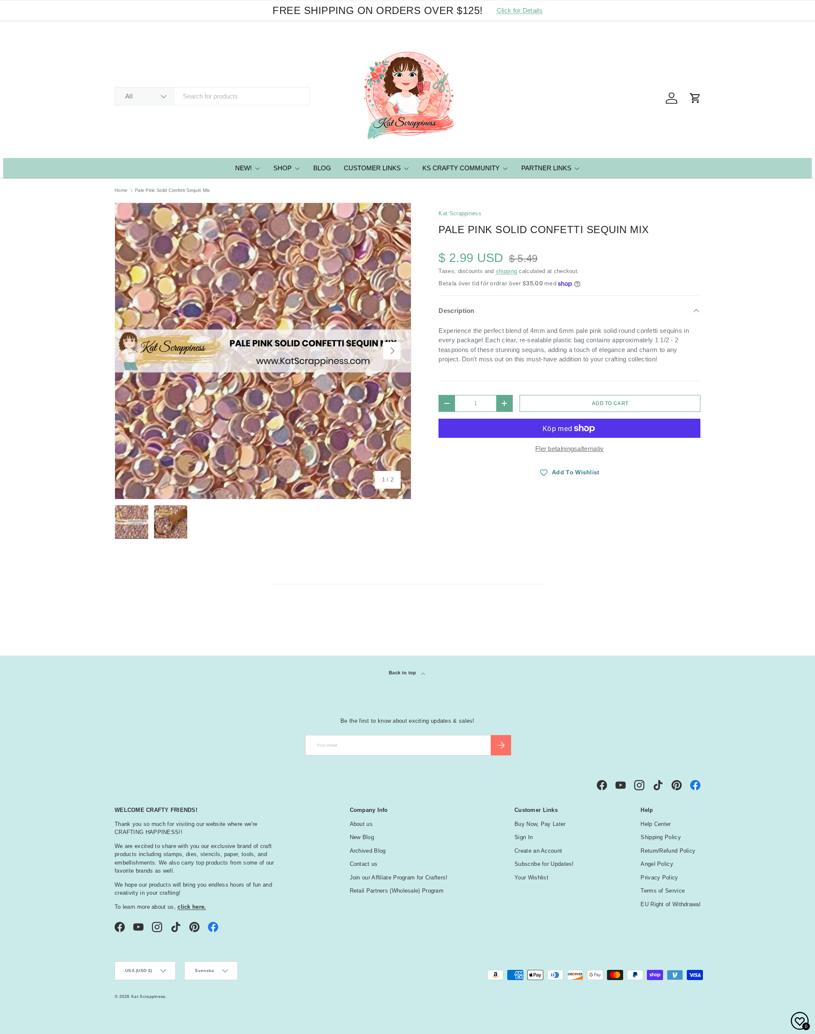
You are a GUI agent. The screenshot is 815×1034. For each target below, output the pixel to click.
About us (361, 824)
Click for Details (519, 10)
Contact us (364, 864)
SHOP (282, 168)
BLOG (322, 168)
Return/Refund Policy (668, 851)
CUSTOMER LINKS (372, 168)
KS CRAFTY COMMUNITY (461, 168)
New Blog (362, 837)
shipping (506, 271)
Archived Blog (368, 851)
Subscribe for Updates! (544, 864)
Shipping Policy (661, 837)
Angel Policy (657, 864)
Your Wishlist (531, 877)
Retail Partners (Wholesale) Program (397, 890)
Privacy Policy (659, 877)
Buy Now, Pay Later (539, 824)
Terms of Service (663, 890)
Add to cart (610, 403)
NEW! (243, 168)
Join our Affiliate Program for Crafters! (399, 877)
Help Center (656, 824)
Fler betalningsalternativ (569, 448)
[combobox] (212, 96)
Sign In (523, 837)
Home (121, 190)
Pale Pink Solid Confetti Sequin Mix (173, 190)
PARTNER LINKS (546, 168)
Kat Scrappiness (459, 213)
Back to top (403, 672)
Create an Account (538, 851)
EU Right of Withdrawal (670, 904)
